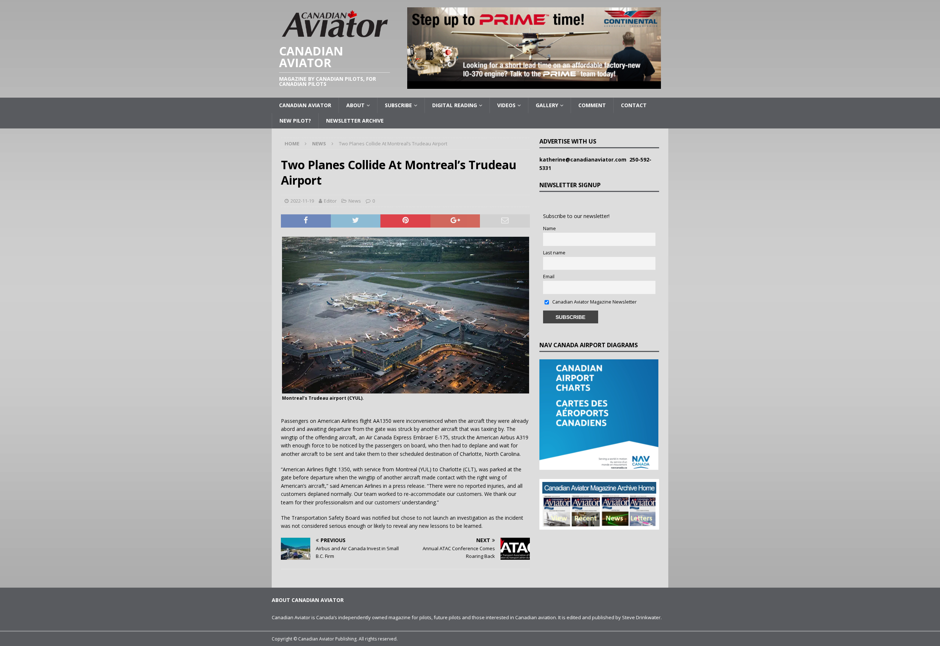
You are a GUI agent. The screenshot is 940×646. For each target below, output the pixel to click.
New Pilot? (295, 120)
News (354, 200)
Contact (634, 105)
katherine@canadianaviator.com (584, 159)
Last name (554, 253)
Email (548, 276)
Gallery (547, 105)
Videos (506, 105)
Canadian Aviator (305, 105)
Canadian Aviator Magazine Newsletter (594, 302)
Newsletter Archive (355, 120)
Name (549, 228)
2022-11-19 (302, 200)
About (355, 105)
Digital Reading (454, 105)
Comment (592, 105)
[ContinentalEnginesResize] (534, 84)
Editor (330, 200)
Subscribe (398, 105)
